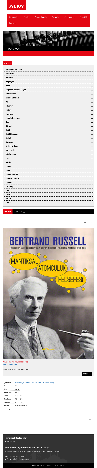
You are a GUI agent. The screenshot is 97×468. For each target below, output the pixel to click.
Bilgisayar (10, 81)
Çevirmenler (69, 17)
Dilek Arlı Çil (19, 383)
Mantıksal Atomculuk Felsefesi (16, 362)
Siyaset (9, 182)
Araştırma (10, 73)
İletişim (12, 23)
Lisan (8, 158)
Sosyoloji (9, 186)
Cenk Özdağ (49, 383)
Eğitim (8, 110)
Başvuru (9, 77)
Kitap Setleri (11, 150)
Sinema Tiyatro (12, 178)
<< (85, 222)
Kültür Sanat (11, 154)
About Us (84, 17)
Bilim (8, 85)
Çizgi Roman (11, 94)
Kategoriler (14, 17)
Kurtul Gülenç (30, 383)
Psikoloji (9, 166)
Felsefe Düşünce (13, 118)
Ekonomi (9, 114)
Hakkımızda (10, 441)
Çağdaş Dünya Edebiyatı (16, 90)
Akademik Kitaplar (14, 69)
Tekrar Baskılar (41, 17)
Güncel (8, 126)
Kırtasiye (9, 142)
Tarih (8, 194)
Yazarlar (55, 17)
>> (90, 222)
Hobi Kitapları (12, 134)
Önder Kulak (39, 383)
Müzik (8, 162)
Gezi (7, 122)
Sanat (8, 170)
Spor (8, 190)
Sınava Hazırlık (12, 174)
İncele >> (87, 374)
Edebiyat (9, 106)
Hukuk (8, 138)
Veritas (9, 198)
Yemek (9, 202)
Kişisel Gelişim (12, 146)
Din (7, 102)
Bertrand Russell (10, 364)
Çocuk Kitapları (12, 98)
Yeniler (27, 17)
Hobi (8, 130)
